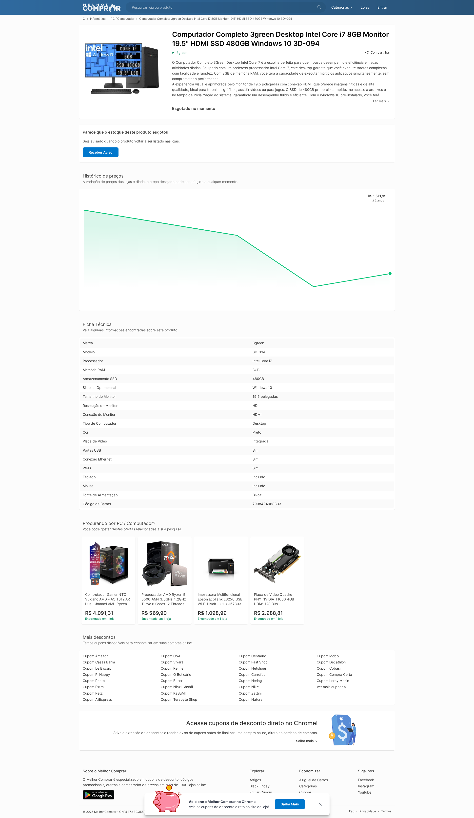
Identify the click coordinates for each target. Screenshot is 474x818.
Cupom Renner (173, 668)
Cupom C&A (170, 656)
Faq (351, 811)
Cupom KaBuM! (173, 693)
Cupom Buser (171, 680)
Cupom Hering (250, 680)
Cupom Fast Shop (253, 662)
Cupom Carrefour (253, 674)
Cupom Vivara (172, 662)
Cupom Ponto (94, 680)
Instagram (366, 786)
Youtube (364, 792)
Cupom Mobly (328, 656)
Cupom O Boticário (176, 674)
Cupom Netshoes (253, 668)
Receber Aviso (101, 152)
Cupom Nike (249, 687)
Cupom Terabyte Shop (179, 699)
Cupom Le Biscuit (97, 668)
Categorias (308, 786)
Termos (386, 811)
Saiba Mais (290, 804)
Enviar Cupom (261, 792)
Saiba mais (305, 741)
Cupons (305, 792)
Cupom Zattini (250, 693)
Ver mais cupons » (331, 687)
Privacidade (367, 811)
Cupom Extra (93, 687)
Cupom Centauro (252, 656)
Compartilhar (380, 52)
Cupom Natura (250, 699)
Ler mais (379, 101)
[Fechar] (322, 804)
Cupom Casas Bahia (99, 662)
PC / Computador (122, 18)
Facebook (366, 780)
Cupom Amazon (95, 656)
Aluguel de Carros (313, 780)
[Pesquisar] (319, 7)
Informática (98, 18)
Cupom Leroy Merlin (333, 680)
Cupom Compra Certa (334, 674)
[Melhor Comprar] (103, 7)
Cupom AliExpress (97, 699)
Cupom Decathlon (331, 662)
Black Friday (260, 786)
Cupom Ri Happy (96, 674)
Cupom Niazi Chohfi (177, 687)
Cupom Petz (93, 693)
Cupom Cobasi (328, 668)
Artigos (255, 780)
